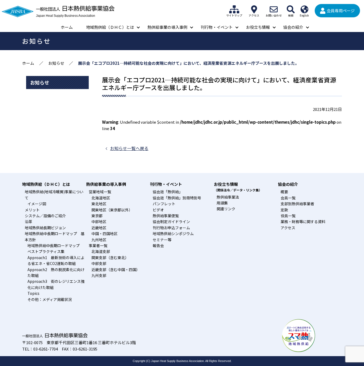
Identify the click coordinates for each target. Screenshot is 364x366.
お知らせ (56, 63)
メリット (32, 209)
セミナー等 (162, 239)
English (304, 9)
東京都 (97, 215)
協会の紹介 (293, 27)
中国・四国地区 (104, 233)
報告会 (158, 245)
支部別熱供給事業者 (297, 203)
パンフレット (164, 203)
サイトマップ (234, 9)
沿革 (28, 221)
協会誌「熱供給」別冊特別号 (177, 197)
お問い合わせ (273, 9)
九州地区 (98, 239)
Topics (33, 293)
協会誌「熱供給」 (168, 191)
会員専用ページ (341, 10)
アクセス (253, 9)
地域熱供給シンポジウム (173, 233)
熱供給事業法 (228, 197)
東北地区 (98, 203)
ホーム (67, 27)
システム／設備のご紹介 (45, 215)
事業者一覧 (98, 245)
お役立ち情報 (258, 27)
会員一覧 (288, 197)
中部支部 (98, 263)
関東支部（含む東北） (110, 257)
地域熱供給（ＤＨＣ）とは (110, 27)
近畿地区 (98, 227)
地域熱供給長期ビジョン (45, 227)
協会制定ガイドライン (171, 221)
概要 (284, 191)
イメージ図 (36, 203)
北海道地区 (100, 197)
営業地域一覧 (100, 191)
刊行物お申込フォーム (171, 227)
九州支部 (98, 275)
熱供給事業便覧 (166, 215)
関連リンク (226, 208)
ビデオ (158, 209)
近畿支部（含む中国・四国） (115, 269)
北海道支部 (100, 251)
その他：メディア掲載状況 (49, 299)
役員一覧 (288, 215)
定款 (284, 209)
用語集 (222, 203)
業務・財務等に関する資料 (303, 221)
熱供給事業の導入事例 (167, 27)
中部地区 (98, 221)
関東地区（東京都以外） (111, 209)
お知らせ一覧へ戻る (129, 148)
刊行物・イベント (217, 27)
